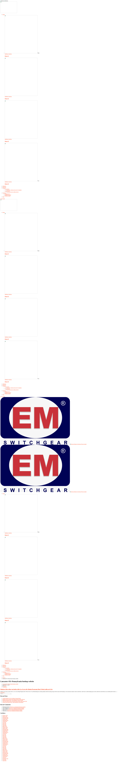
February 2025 (5, 715)
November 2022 (5, 741)
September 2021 (5, 755)
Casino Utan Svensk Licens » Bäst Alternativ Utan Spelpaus (13, 702)
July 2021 (4, 757)
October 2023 (5, 731)
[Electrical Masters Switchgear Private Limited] (35, 444)
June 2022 (4, 746)
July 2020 (4, 759)
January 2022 (5, 751)
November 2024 (5, 718)
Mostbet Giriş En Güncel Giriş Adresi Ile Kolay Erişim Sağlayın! (14, 699)
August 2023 (5, 733)
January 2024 (5, 728)
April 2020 (4, 760)
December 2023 (5, 729)
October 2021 (5, 754)
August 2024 (5, 721)
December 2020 (5, 758)
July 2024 (4, 722)
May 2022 (4, 747)
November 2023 (5, 730)
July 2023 (4, 734)
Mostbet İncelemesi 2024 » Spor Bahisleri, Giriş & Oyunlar (13, 700)
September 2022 (5, 743)
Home (7, 56)
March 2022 (5, 749)
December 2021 (5, 752)
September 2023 (5, 732)
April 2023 (4, 737)
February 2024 (5, 727)
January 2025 (5, 716)
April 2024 (4, 725)
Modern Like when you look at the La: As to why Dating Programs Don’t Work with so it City (26, 689)
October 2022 (5, 742)
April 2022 (4, 748)
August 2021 (5, 756)
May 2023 (4, 736)
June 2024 (4, 723)
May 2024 (4, 724)
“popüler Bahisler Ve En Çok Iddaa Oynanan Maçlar (12, 698)
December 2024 (5, 717)
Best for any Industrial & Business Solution (18, 706)
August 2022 (5, 744)
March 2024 (5, 726)
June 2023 (4, 735)
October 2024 (5, 719)
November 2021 (5, 753)
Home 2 (4, 677)
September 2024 (5, 720)
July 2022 (4, 745)
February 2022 (5, 750)
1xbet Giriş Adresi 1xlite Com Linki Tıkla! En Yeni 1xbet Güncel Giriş (15, 701)
